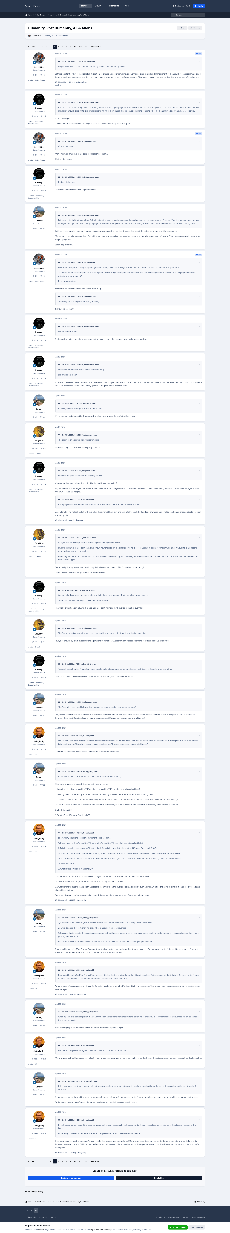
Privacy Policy (31, 1217)
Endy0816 (39, 440)
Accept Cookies (179, 1227)
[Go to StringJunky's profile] (39, 732)
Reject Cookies (197, 1227)
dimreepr (39, 108)
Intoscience (36, 36)
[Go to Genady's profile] (39, 211)
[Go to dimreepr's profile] (39, 99)
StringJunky (39, 741)
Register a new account (70, 1178)
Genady (87, 61)
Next (80, 47)
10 (74, 47)
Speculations (63, 36)
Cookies (52, 1217)
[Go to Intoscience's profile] (29, 36)
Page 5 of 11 (95, 47)
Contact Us (43, 1217)
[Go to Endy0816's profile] (39, 431)
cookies (41, 1229)
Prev (33, 47)
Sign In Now (159, 1178)
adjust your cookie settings (101, 1229)
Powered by (193, 1217)
